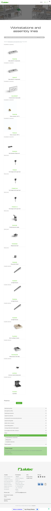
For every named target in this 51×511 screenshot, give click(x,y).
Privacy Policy (29, 476)
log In (11, 453)
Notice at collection (17, 509)
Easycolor (34, 505)
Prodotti (41, 37)
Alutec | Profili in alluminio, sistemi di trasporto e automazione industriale (21, 37)
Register (7, 453)
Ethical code (6, 492)
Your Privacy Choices (29, 509)
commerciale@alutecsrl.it (20, 492)
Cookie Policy (29, 478)
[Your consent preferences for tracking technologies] (49, 509)
